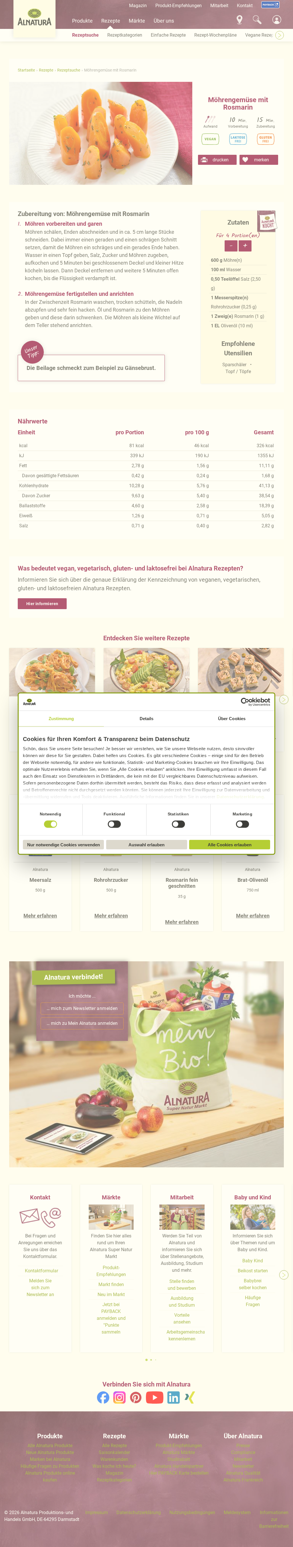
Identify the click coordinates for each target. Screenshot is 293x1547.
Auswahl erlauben (146, 844)
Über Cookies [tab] (232, 718)
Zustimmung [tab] (61, 718)
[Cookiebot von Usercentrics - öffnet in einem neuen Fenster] (245, 702)
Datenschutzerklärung (240, 796)
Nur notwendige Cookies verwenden (63, 844)
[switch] (114, 824)
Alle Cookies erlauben (230, 844)
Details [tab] (147, 718)
